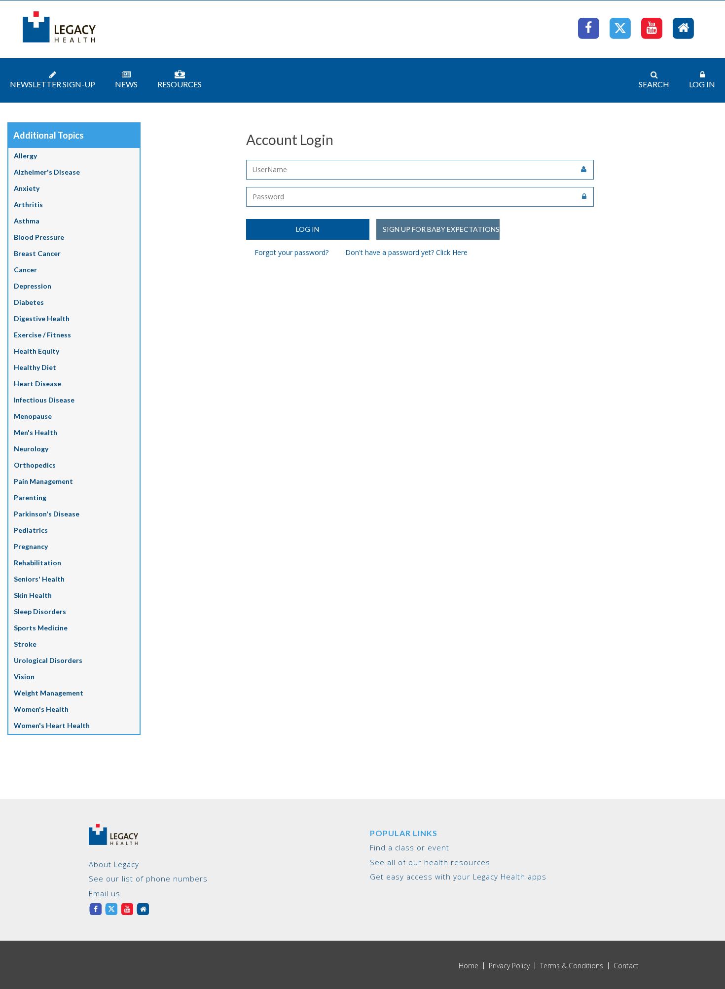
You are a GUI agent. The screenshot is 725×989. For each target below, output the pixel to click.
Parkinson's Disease (46, 514)
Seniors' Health (39, 579)
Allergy (25, 155)
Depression (32, 286)
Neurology (31, 448)
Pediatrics (31, 530)
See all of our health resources (430, 862)
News (126, 84)
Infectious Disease (44, 400)
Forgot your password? (291, 252)
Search (654, 84)
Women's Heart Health (52, 725)
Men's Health (35, 432)
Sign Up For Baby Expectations (441, 229)
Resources (179, 84)
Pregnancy (31, 546)
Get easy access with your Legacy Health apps (458, 876)
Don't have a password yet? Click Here (406, 252)
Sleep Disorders (40, 611)
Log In (702, 84)
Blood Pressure (39, 237)
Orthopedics (35, 465)
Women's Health (41, 709)
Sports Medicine (41, 627)
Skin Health (33, 595)
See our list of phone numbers (148, 878)
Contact (626, 965)
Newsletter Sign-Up (52, 84)
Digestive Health (42, 318)
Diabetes (29, 302)
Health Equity (36, 351)
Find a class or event (409, 847)
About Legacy (114, 864)
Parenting (30, 497)
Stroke (25, 644)
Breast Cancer (37, 253)
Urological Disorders (48, 660)
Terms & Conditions (571, 965)
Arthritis (28, 204)
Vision (24, 676)
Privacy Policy (509, 965)
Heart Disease (37, 383)
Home (468, 965)
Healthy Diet (35, 367)
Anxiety (26, 188)
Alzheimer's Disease (47, 172)
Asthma (26, 221)
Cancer (25, 269)
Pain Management (43, 481)
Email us (104, 893)
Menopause (33, 416)
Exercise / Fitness (42, 334)
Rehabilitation (37, 562)
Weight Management (48, 693)
